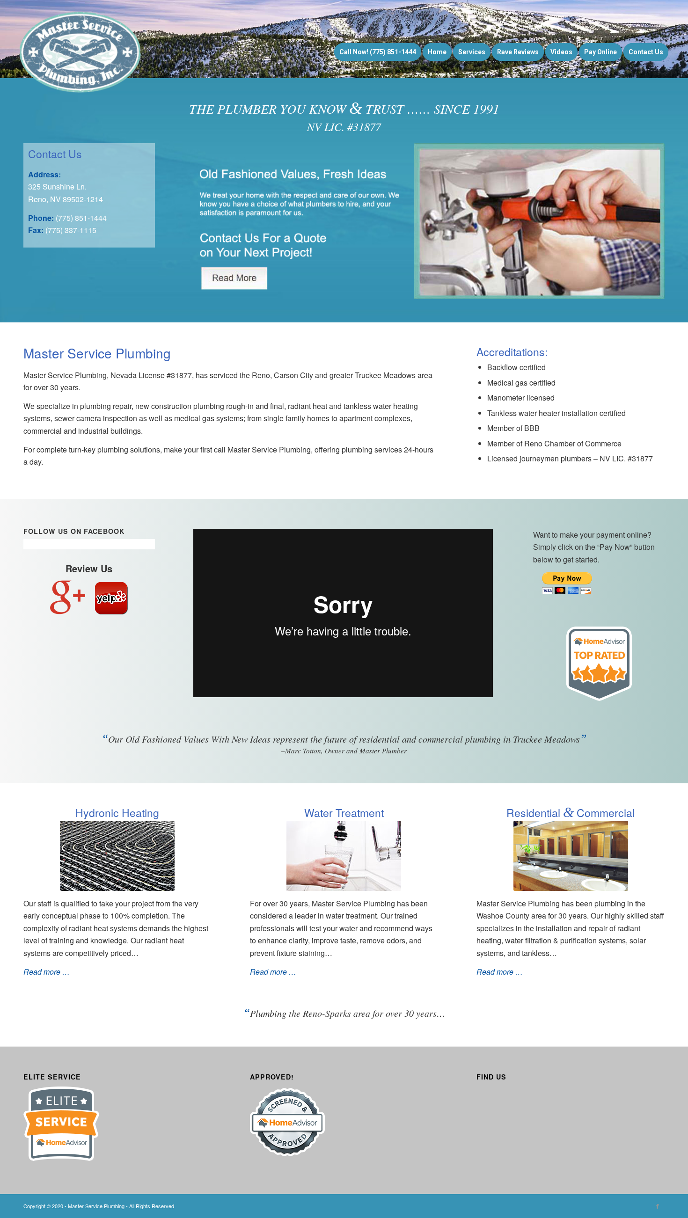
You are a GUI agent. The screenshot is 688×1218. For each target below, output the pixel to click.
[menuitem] (377, 51)
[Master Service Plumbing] (81, 51)
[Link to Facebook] (658, 1206)
